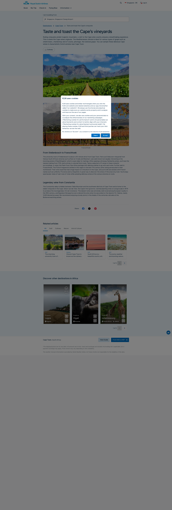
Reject (96, 135)
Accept (105, 135)
